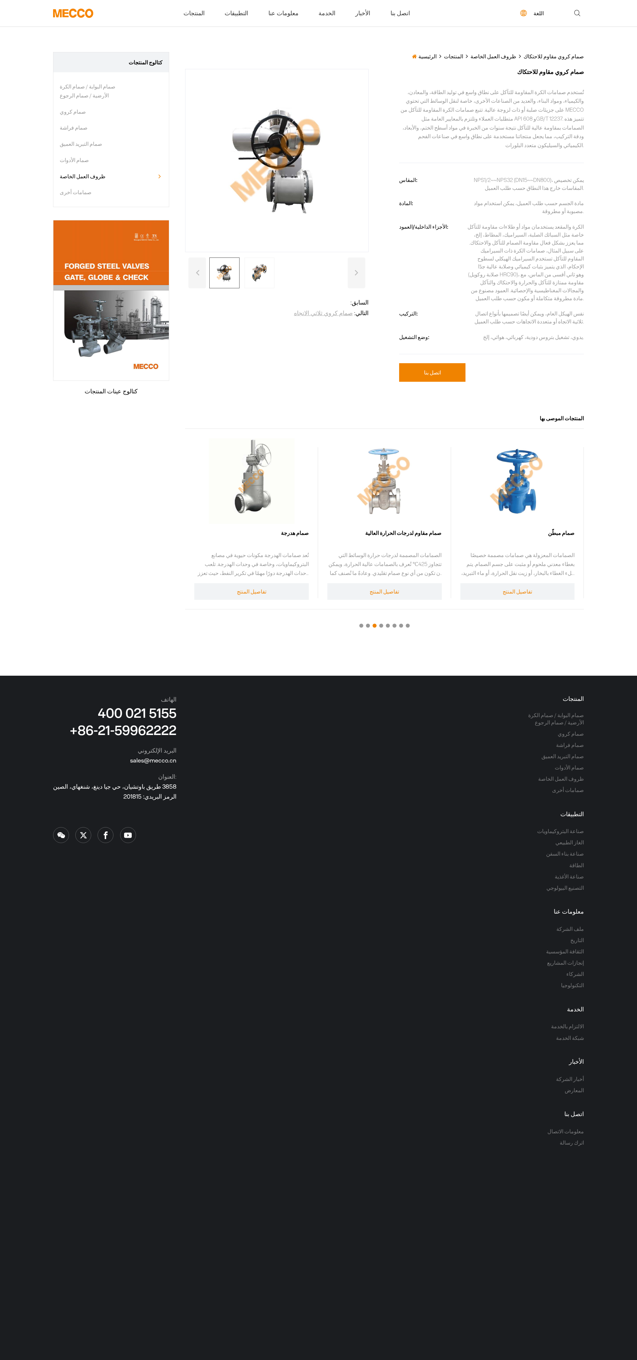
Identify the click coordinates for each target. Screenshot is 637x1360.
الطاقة (576, 865)
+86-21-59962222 (123, 730)
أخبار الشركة (570, 1079)
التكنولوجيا (572, 985)
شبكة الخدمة (570, 1038)
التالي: (331, 313)
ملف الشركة (570, 929)
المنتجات (194, 13)
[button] (197, 272)
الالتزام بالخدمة (567, 1026)
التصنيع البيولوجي (565, 888)
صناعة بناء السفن (565, 854)
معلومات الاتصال (565, 1131)
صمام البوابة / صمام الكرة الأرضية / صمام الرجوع (87, 91)
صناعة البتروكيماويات (560, 831)
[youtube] (128, 835)
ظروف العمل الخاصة (83, 176)
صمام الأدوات (74, 160)
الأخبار (362, 13)
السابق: (359, 302)
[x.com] (61, 835)
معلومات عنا (283, 13)
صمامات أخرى (76, 192)
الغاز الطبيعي (569, 842)
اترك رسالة (572, 1143)
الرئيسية (427, 56)
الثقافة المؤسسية (565, 951)
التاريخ (577, 940)
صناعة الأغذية (569, 876)
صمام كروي (73, 112)
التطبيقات (236, 13)
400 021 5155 (137, 712)
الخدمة (326, 13)
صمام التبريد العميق (81, 144)
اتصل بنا (400, 13)
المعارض (574, 1090)
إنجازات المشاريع (565, 963)
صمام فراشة (74, 128)
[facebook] (105, 835)
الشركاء (575, 974)
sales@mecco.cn (153, 760)
